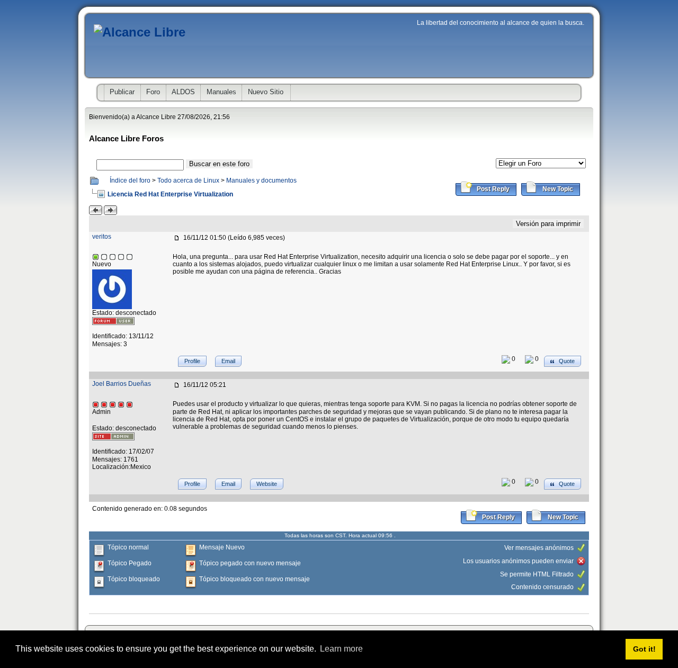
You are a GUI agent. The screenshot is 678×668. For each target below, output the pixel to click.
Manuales (221, 92)
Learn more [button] (341, 648)
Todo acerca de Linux (188, 180)
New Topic (557, 189)
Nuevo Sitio (265, 92)
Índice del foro (130, 180)
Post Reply (492, 189)
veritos (101, 236)
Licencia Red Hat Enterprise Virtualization (170, 194)
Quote (566, 361)
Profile (192, 361)
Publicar (122, 92)
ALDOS (183, 92)
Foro (153, 92)
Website (266, 484)
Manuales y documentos (261, 180)
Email (228, 361)
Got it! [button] (644, 649)
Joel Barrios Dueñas (121, 383)
